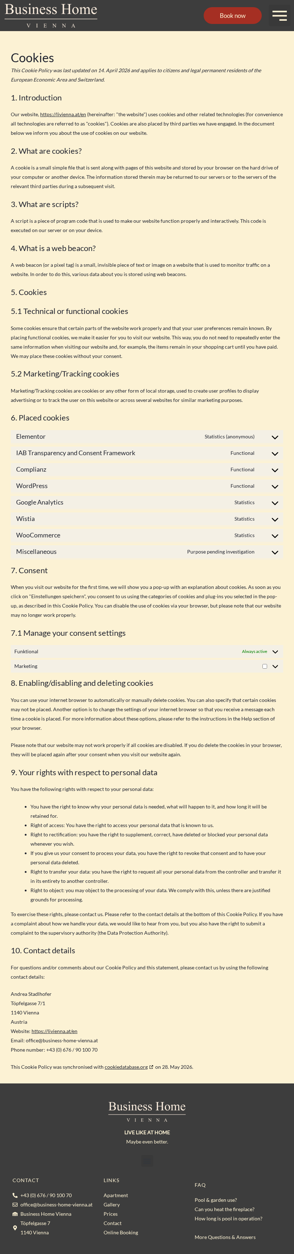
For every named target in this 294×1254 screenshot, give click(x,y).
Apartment (116, 1195)
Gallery (112, 1204)
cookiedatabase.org (126, 1067)
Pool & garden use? (216, 1200)
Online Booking (121, 1232)
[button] (279, 15)
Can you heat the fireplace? (225, 1209)
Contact (113, 1223)
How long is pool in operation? (228, 1218)
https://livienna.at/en (63, 114)
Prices (111, 1214)
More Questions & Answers (225, 1237)
